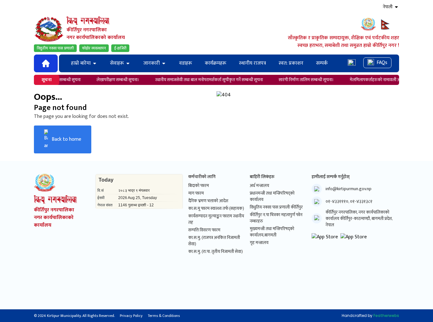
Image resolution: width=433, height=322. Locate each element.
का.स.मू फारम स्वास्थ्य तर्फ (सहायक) (216, 208)
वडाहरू (185, 63)
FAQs (382, 62)
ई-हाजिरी (120, 48)
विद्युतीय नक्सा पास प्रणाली (55, 48)
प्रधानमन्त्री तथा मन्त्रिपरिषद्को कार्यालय (272, 196)
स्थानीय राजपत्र (252, 63)
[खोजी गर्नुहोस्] (352, 63)
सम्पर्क (322, 63)
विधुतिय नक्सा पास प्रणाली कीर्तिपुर (276, 207)
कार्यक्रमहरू (215, 63)
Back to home (66, 139)
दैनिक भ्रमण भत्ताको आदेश (208, 201)
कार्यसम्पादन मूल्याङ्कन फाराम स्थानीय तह (216, 219)
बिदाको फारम (198, 186)
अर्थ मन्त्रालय (259, 186)
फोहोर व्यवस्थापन (94, 48)
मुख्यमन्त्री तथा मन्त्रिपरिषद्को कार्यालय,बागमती (272, 232)
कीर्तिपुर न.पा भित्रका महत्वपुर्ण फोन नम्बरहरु (276, 218)
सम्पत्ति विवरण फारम (204, 230)
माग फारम (196, 193)
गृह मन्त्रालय (259, 243)
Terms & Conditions (164, 315)
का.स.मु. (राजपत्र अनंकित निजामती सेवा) (214, 241)
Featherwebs (386, 315)
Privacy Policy (131, 315)
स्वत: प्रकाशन (291, 63)
